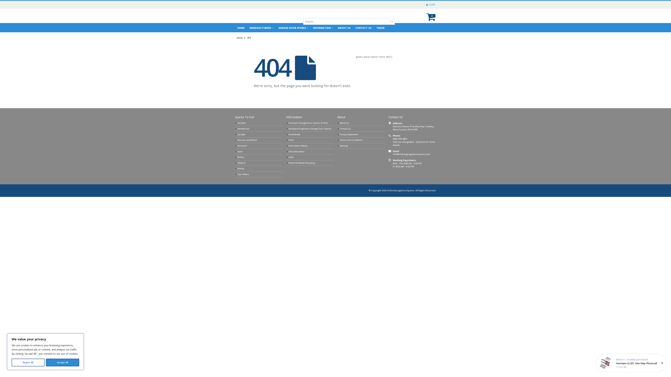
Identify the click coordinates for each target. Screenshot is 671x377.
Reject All (28, 362)
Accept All (62, 362)
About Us (344, 133)
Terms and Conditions (351, 150)
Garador (241, 133)
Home (241, 38)
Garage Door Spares (292, 38)
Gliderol (241, 173)
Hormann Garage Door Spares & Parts (308, 133)
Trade (380, 38)
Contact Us (363, 38)
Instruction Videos (298, 156)
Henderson (243, 139)
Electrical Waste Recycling (301, 173)
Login (432, 4)
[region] (45, 351)
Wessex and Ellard (247, 150)
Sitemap (344, 156)
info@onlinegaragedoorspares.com (411, 164)
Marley (240, 178)
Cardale (241, 144)
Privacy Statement (349, 144)
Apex (240, 161)
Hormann (242, 156)
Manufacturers (260, 38)
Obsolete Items (296, 161)
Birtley (240, 167)
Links (291, 167)
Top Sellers (243, 184)
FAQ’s (291, 150)
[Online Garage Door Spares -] (255, 21)
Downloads (294, 144)
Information (322, 38)
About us (344, 38)
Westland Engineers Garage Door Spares (309, 139)
